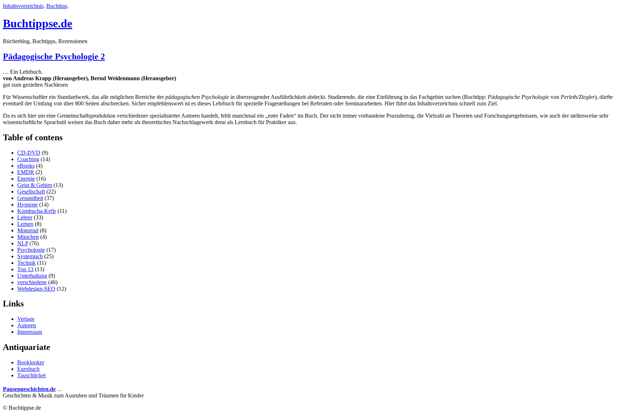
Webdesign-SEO (36, 289)
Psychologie (31, 250)
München (28, 237)
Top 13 (25, 269)
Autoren (26, 325)
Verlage (25, 319)
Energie (26, 179)
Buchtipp (56, 6)
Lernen (25, 224)
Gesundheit (30, 198)
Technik (26, 263)
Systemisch (30, 256)
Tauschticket (31, 375)
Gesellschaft (31, 191)
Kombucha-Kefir (36, 211)
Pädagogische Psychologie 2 (54, 56)
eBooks (25, 166)
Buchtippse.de (37, 23)
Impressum (29, 332)
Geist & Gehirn (34, 185)
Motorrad (27, 230)
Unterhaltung (32, 276)
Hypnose (27, 204)
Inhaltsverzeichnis (23, 6)
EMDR (25, 172)
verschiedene (32, 282)
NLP (22, 243)
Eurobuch (28, 369)
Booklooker (30, 362)
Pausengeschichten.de (29, 389)
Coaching (28, 159)
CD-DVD (28, 153)
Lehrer (24, 217)
